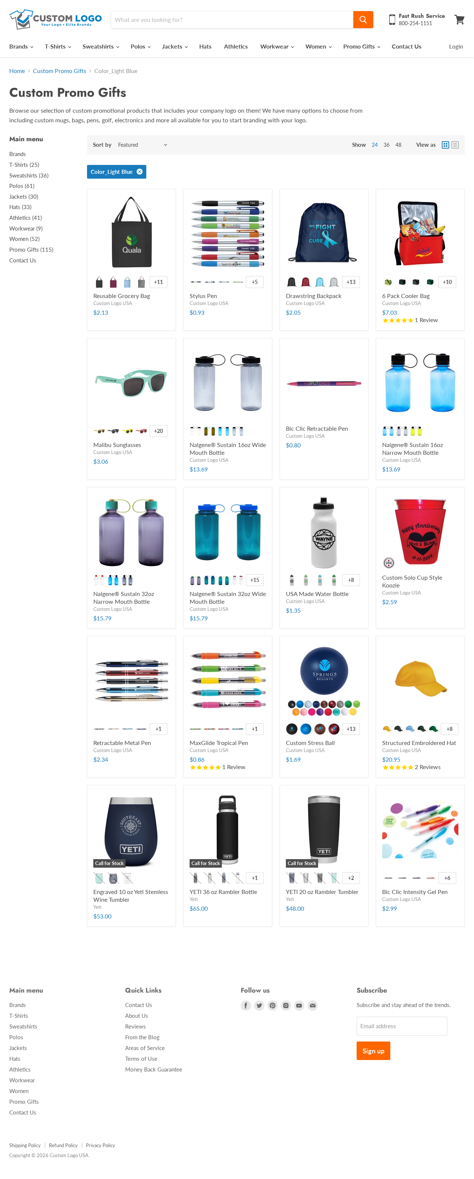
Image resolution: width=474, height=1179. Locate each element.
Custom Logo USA (112, 303)
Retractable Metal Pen (122, 742)
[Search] (363, 19)
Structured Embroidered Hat (419, 742)
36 (387, 145)
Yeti (97, 907)
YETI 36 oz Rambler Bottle (223, 891)
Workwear (275, 46)
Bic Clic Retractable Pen (317, 428)
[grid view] (445, 145)
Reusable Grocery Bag (121, 295)
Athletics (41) (25, 217)
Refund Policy (63, 1145)
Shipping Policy (25, 1145)
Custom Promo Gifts (59, 70)
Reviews (135, 1026)
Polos (139, 46)
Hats (205, 46)
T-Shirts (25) (24, 164)
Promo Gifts (359, 46)
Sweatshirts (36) (29, 175)
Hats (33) (20, 206)
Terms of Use (141, 1058)
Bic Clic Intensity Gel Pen (415, 891)
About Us (136, 1015)
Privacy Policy (100, 1145)
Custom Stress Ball (310, 742)
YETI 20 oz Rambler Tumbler (322, 891)
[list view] (455, 145)
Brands (19, 46)
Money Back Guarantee (153, 1069)
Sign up (373, 1051)
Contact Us (406, 46)
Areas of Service (145, 1047)
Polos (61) (21, 185)
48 (398, 145)
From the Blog (142, 1037)
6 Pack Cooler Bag (406, 295)
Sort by (102, 145)
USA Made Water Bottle (317, 593)
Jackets (173, 46)
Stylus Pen (203, 295)
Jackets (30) (23, 196)
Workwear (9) (26, 228)
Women (317, 46)
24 (375, 145)
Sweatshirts (99, 46)
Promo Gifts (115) (31, 249)
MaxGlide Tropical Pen (219, 742)
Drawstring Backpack (313, 295)
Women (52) (24, 238)
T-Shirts (56, 46)
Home (17, 70)
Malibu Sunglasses (117, 444)
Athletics (236, 46)
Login (456, 46)
